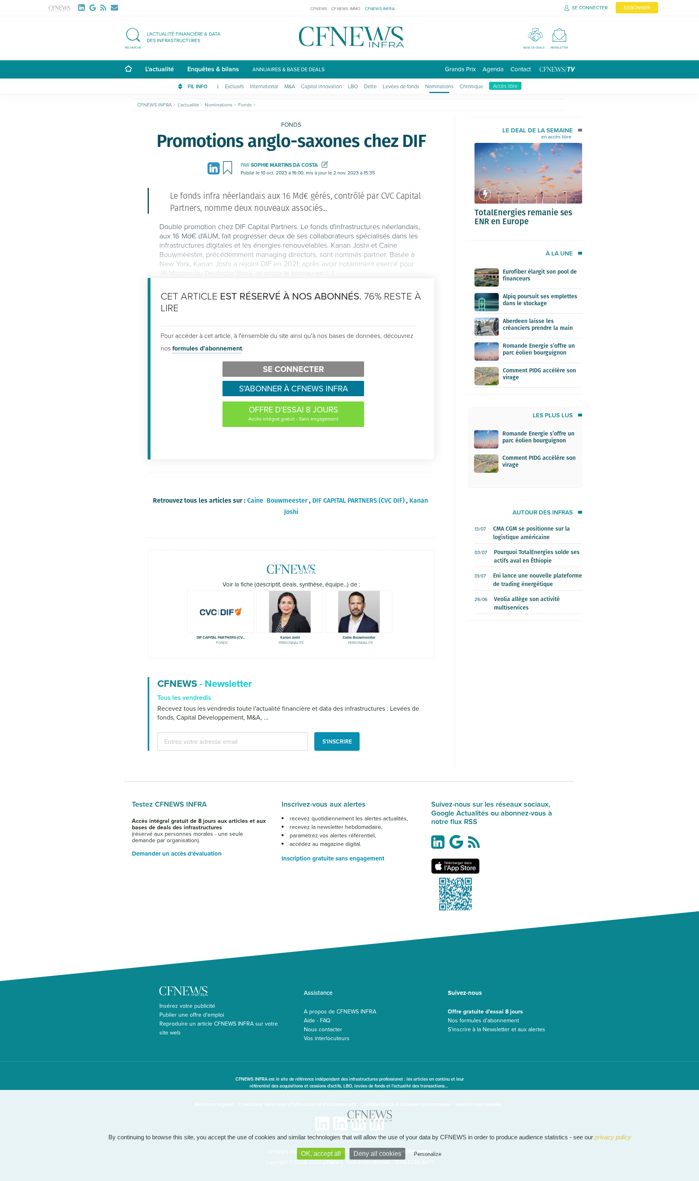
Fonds (291, 124)
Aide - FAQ (317, 1020)
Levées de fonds (401, 86)
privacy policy (613, 1137)
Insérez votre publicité (187, 1006)
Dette (370, 86)
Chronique (471, 86)
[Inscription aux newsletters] (114, 7)
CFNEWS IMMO (345, 8)
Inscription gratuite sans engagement (333, 858)
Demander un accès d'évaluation (177, 853)
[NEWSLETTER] (559, 34)
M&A (289, 86)
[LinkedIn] (83, 7)
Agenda (493, 69)
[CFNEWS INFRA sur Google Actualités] (458, 845)
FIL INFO (198, 86)
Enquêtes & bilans (213, 69)
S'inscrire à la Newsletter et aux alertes (496, 1029)
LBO (353, 86)
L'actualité (159, 69)
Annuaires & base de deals (288, 69)
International (264, 86)
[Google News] (94, 7)
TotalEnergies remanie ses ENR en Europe (523, 216)
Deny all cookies (377, 1153)
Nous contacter (323, 1029)
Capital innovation (321, 86)
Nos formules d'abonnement (483, 1020)
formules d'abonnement (207, 348)
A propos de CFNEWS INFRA (340, 1011)
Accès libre (505, 85)
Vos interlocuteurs (327, 1038)
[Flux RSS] (105, 7)
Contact (520, 69)
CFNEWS (318, 8)
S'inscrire (337, 741)
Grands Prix (460, 69)
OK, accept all (321, 1153)
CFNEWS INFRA (380, 8)
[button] (177, 37)
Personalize (427, 1154)
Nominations (439, 86)
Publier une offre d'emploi (191, 1015)
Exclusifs (234, 86)
